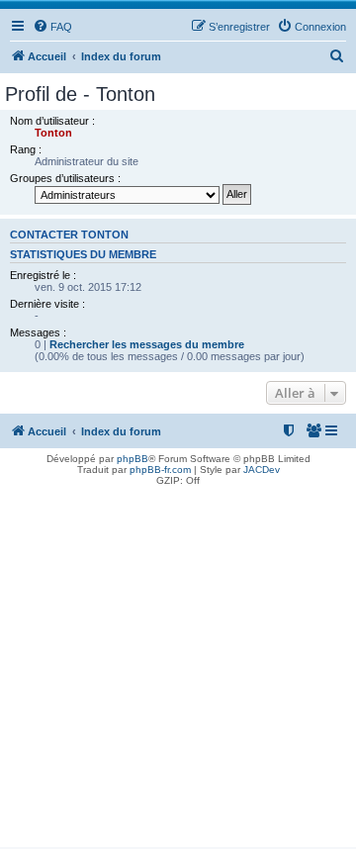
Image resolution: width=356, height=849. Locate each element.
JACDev (261, 469)
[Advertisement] (178, 669)
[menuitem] (52, 27)
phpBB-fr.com (160, 469)
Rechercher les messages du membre (146, 344)
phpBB (132, 458)
